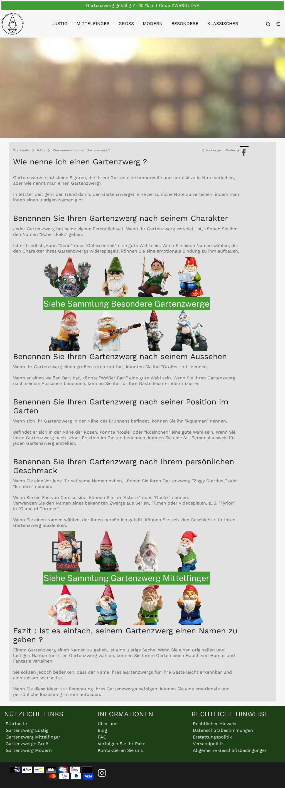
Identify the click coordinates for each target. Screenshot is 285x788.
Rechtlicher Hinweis (214, 723)
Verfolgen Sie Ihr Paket (122, 743)
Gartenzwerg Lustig (27, 730)
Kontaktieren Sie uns (120, 750)
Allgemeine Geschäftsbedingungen (230, 750)
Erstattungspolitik (212, 737)
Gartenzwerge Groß (27, 743)
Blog (102, 730)
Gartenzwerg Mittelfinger (33, 737)
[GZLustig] (12, 24)
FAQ (102, 737)
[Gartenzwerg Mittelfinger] (126, 623)
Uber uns (107, 723)
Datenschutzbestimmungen (223, 730)
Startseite (16, 723)
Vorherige (213, 150)
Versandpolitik (208, 743)
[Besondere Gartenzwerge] (126, 349)
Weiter (230, 150)
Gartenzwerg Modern (29, 750)
